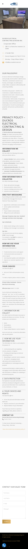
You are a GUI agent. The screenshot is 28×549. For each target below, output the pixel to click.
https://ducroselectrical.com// (14, 429)
